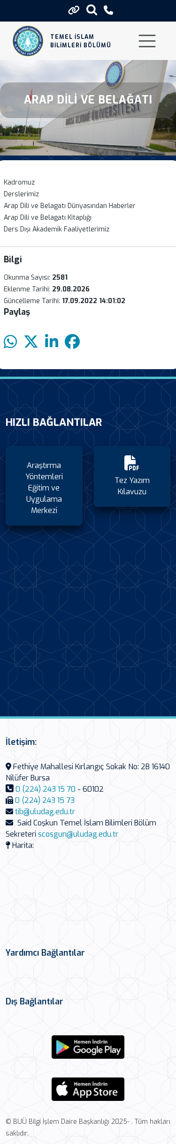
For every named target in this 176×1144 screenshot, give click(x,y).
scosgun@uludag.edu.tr (78, 834)
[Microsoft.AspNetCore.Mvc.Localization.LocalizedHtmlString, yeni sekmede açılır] (88, 1047)
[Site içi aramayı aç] (91, 9)
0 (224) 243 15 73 (45, 800)
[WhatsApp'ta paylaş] (10, 342)
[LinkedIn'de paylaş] (51, 342)
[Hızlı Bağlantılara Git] (74, 10)
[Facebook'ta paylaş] (72, 342)
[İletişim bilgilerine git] (108, 10)
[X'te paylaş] (30, 342)
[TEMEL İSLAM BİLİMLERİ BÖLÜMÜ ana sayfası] (28, 41)
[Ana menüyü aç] (147, 41)
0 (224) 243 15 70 (45, 789)
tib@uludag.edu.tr (45, 812)
